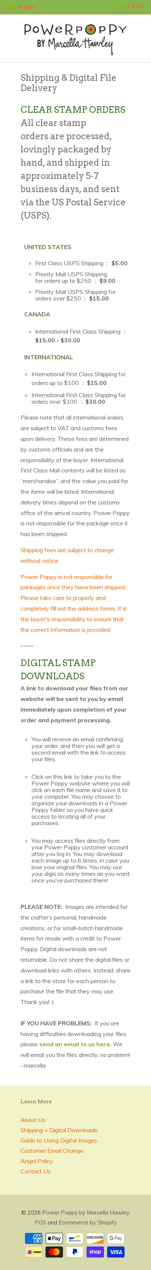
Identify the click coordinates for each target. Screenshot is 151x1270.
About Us (33, 1119)
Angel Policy (37, 1161)
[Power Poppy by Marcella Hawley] (75, 38)
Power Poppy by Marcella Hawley (85, 1212)
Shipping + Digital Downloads (59, 1130)
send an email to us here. (76, 1044)
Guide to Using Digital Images (59, 1140)
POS (40, 1222)
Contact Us (36, 1171)
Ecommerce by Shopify (88, 1222)
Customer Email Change (52, 1150)
